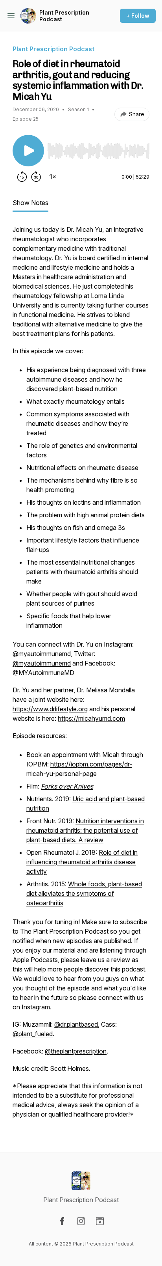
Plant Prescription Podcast (64, 16)
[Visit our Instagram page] (81, 1221)
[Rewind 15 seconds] (22, 176)
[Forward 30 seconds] (36, 176)
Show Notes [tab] (30, 203)
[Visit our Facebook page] (62, 1221)
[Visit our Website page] (100, 1221)
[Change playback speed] (53, 176)
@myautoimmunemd (42, 654)
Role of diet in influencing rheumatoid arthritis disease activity (82, 861)
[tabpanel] (81, 676)
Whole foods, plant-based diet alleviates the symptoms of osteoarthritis (84, 893)
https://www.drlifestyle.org (50, 709)
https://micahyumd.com (91, 718)
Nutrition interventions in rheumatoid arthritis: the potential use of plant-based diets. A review (85, 830)
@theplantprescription (76, 1051)
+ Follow (137, 15)
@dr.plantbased (76, 1024)
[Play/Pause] (28, 150)
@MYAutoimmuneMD (43, 673)
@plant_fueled (33, 1034)
